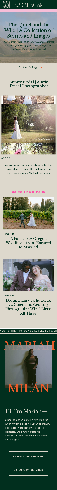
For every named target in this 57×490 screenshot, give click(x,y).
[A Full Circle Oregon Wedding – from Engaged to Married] (28, 213)
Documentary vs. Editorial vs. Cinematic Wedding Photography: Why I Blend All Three (28, 306)
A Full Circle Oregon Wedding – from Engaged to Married (28, 243)
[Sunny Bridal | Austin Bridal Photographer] (28, 125)
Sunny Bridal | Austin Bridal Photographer (28, 84)
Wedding (10, 234)
